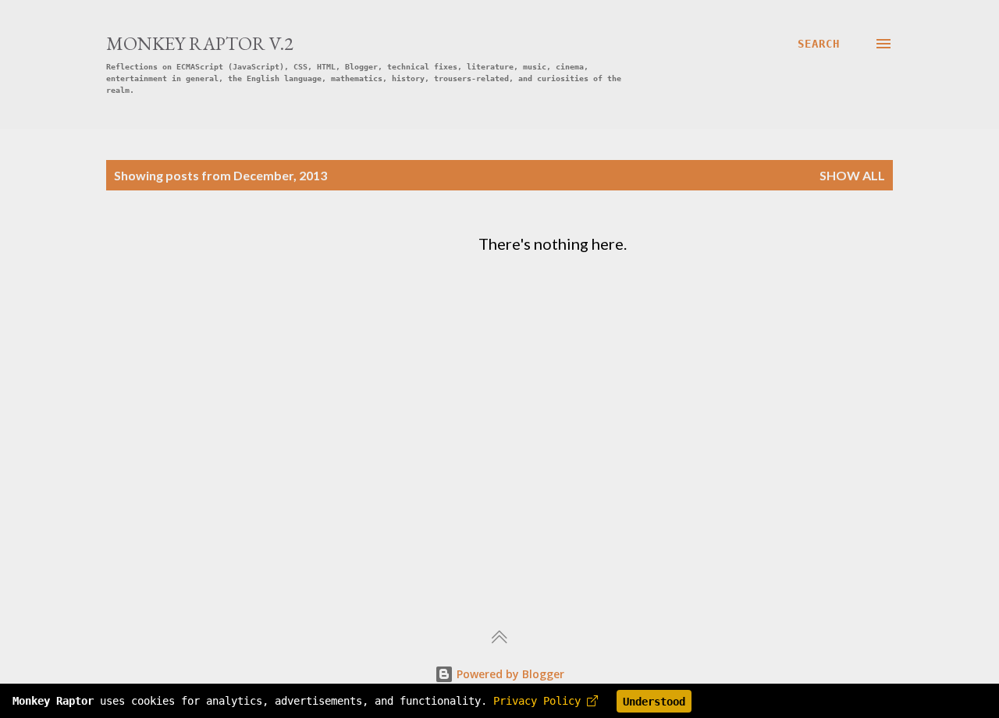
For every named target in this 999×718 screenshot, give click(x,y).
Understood (654, 701)
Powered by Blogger (508, 673)
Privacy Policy (540, 701)
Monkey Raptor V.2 (199, 43)
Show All (852, 175)
